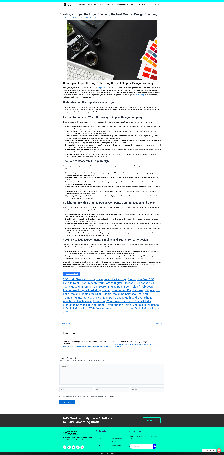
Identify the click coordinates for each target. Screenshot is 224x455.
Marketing (81, 4)
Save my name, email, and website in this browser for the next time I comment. (88, 396)
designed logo (102, 88)
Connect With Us (71, 274)
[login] (158, 4)
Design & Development (94, 4)
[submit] (154, 446)
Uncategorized (139, 344)
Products (108, 4)
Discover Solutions (121, 4)
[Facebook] (64, 447)
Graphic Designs (79, 346)
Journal (133, 4)
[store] (151, 4)
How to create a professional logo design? (130, 342)
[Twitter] (78, 447)
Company (140, 4)
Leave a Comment (65, 18)
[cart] (155, 4)
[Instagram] (69, 447)
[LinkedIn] (73, 447)
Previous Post (65, 323)
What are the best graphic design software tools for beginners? (84, 342)
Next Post (160, 323)
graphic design (140, 95)
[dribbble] (82, 447)
